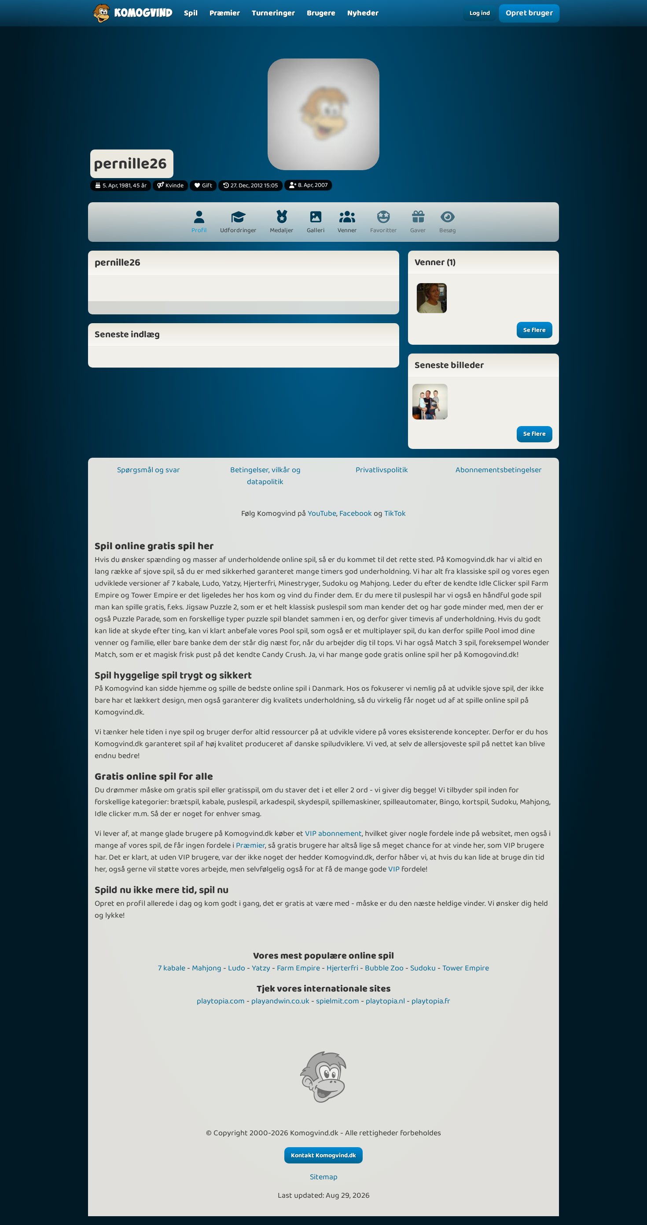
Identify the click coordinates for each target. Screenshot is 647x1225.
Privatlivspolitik (382, 470)
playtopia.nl (385, 1001)
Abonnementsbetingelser (499, 470)
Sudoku (423, 968)
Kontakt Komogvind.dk (323, 1155)
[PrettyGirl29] (432, 298)
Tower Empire (465, 968)
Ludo (236, 968)
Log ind (480, 13)
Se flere (534, 330)
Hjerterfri (342, 968)
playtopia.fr (431, 1001)
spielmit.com (337, 1001)
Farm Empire (298, 968)
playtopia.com (221, 1001)
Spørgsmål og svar (148, 470)
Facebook (355, 513)
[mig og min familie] (430, 401)
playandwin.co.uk (280, 1001)
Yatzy (261, 968)
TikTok (395, 513)
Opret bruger (529, 13)
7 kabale (171, 968)
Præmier (250, 845)
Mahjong (206, 968)
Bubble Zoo (384, 968)
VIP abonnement (333, 834)
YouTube (322, 513)
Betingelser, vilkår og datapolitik (265, 476)
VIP (394, 869)
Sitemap (324, 1177)
